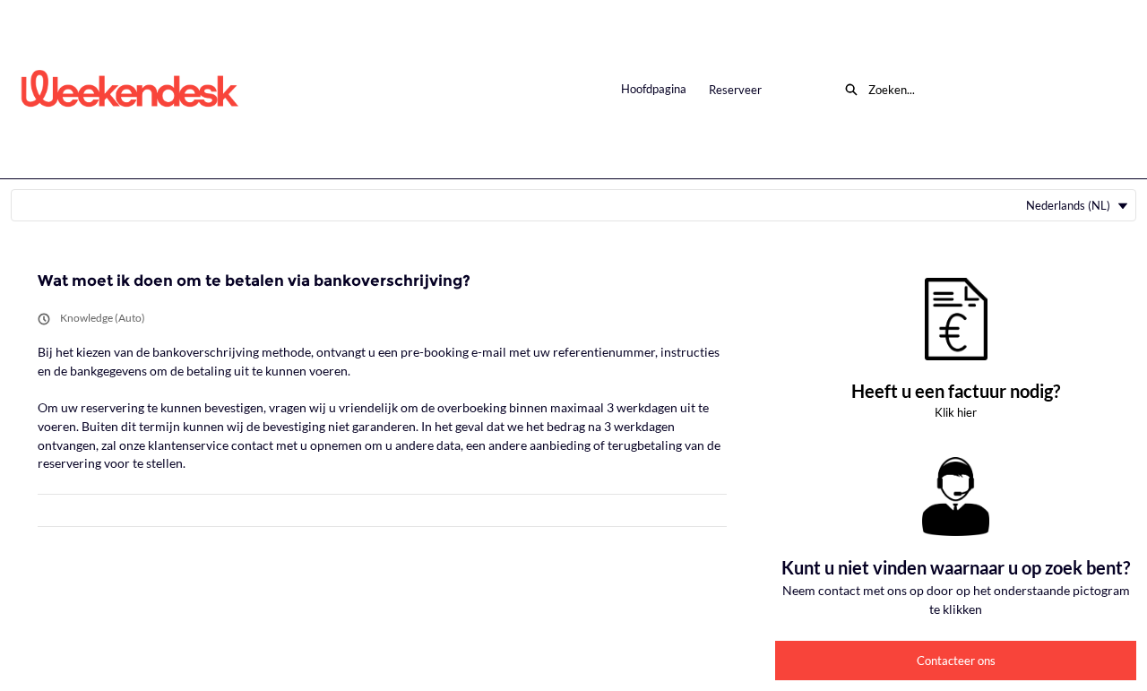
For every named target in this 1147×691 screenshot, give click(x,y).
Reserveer (735, 89)
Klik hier (956, 412)
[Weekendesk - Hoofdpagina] (130, 89)
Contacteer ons (956, 660)
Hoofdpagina (653, 89)
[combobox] (989, 89)
